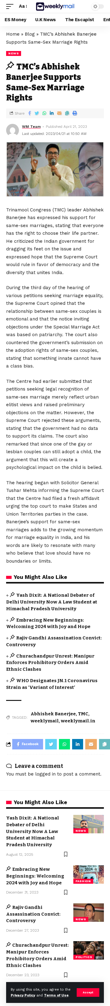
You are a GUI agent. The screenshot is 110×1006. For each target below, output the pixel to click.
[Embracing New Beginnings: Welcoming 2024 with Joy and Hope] (88, 874)
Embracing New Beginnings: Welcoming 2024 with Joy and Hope (35, 876)
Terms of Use (56, 995)
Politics (83, 957)
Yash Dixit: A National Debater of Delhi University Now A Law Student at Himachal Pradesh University (51, 601)
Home (13, 34)
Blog (30, 34)
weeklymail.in (78, 721)
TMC (83, 714)
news (13, 53)
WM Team (31, 126)
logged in (45, 774)
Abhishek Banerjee (53, 714)
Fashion (83, 881)
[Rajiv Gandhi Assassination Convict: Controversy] (88, 912)
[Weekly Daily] (55, 6)
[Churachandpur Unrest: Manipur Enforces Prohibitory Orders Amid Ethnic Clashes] (88, 950)
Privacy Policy (23, 995)
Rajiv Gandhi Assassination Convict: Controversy (33, 914)
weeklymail (45, 721)
